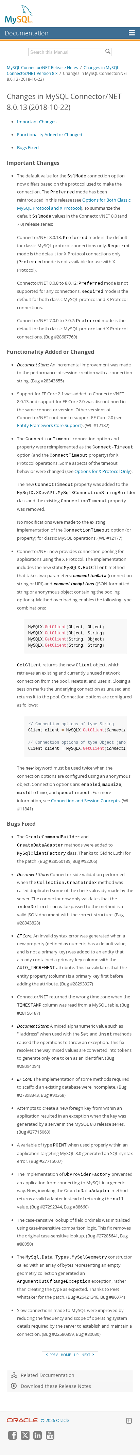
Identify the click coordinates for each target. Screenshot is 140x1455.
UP (76, 1355)
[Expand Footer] (128, 1421)
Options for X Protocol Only (102, 471)
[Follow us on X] (24, 1438)
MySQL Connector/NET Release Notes (42, 67)
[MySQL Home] (19, 14)
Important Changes (36, 121)
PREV (53, 1355)
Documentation (27, 33)
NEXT (86, 1355)
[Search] (107, 52)
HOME (66, 1355)
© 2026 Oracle (55, 1420)
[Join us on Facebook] (12, 1438)
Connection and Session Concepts (85, 800)
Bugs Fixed (28, 147)
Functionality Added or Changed (49, 134)
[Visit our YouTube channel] (50, 1438)
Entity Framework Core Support (49, 425)
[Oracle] (22, 1420)
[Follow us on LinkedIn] (37, 1438)
